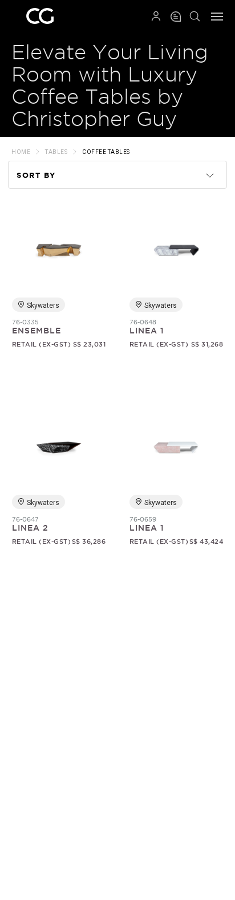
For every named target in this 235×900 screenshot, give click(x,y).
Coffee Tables (106, 152)
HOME (20, 152)
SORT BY (36, 175)
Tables (56, 152)
